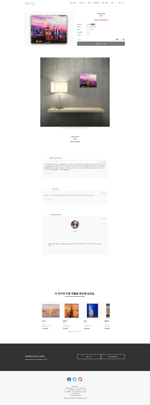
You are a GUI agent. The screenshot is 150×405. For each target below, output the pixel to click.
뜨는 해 (43, 321)
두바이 (85, 321)
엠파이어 (65, 321)
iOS (89, 357)
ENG (112, 2)
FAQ (89, 2)
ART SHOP (73, 2)
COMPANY (96, 2)
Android (113, 357)
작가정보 (92, 24)
